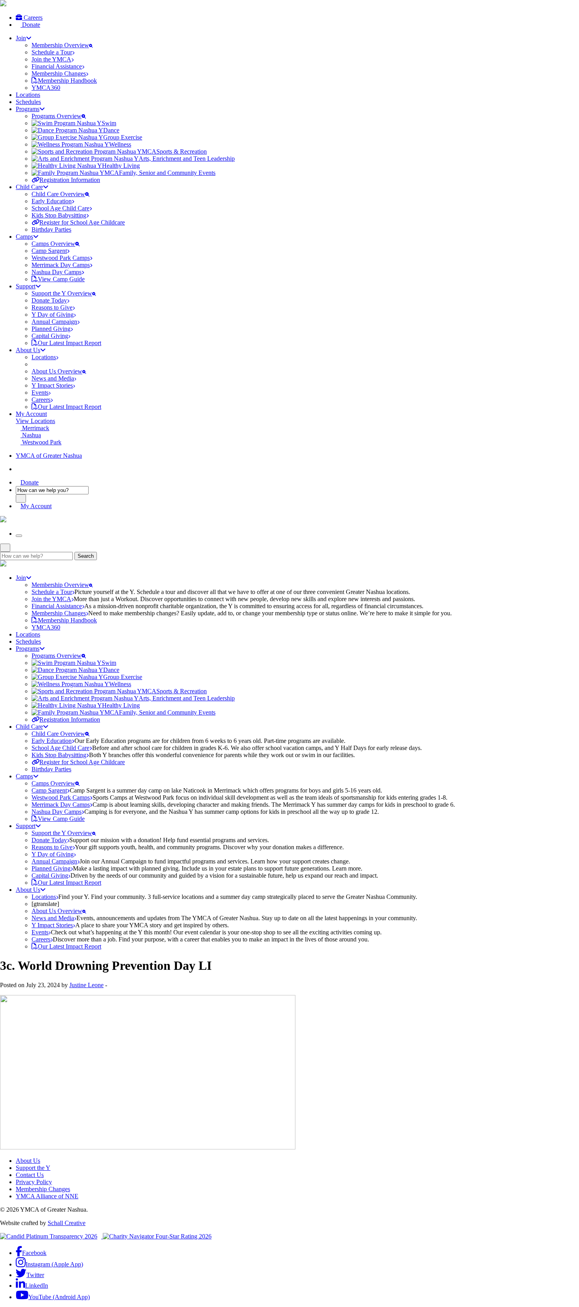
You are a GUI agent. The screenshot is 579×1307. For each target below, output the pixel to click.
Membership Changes (43, 1189)
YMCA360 (46, 87)
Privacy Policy (34, 1182)
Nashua (30, 435)
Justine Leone (86, 985)
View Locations (35, 421)
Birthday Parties (51, 229)
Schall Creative (66, 1223)
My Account (31, 413)
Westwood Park (40, 442)
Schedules (28, 101)
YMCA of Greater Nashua (49, 455)
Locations (28, 94)
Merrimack (34, 428)
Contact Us (30, 1174)
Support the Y (33, 1167)
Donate (30, 24)
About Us (28, 1160)
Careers (32, 17)
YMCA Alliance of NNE (47, 1196)
